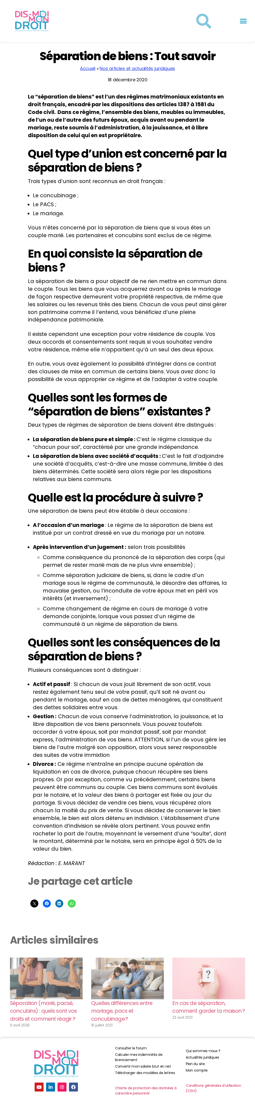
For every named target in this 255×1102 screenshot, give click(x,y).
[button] (243, 21)
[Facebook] (73, 1087)
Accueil (87, 68)
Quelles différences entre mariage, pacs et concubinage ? (121, 1011)
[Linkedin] (50, 1087)
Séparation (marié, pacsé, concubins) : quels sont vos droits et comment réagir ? (43, 1011)
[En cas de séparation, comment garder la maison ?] (208, 978)
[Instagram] (62, 1087)
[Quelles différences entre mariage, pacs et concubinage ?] (127, 978)
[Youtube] (39, 1087)
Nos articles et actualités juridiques (137, 68)
